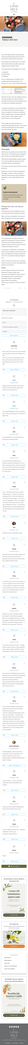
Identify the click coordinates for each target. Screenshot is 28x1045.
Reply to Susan (14, 839)
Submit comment (14, 335)
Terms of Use (8, 1042)
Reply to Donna (14, 861)
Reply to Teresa (14, 566)
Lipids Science (7, 957)
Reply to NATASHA (14, 369)
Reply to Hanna (14, 691)
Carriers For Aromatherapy (10, 966)
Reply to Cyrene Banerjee (14, 765)
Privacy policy (15, 1042)
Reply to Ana (14, 538)
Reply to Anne (14, 477)
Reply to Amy (15, 814)
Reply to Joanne (14, 630)
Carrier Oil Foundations (9, 968)
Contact (21, 1042)
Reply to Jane (14, 445)
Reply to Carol (14, 395)
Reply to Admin (14, 516)
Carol (14, 380)
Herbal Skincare (8, 960)
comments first (17, 302)
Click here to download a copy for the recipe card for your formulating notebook (13, 197)
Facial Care (6, 963)
